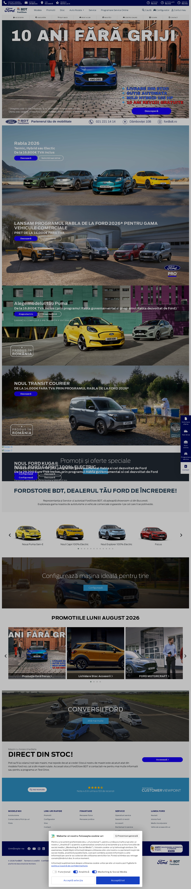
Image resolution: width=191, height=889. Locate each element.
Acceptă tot (118, 880)
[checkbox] (60, 871)
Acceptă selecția (73, 880)
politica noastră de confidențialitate (69, 865)
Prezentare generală (128, 836)
